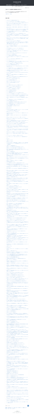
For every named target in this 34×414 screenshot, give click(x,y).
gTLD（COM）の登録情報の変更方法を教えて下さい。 (13, 64)
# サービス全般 (13, 407)
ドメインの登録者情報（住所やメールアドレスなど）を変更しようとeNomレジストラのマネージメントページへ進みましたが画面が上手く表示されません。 (17, 62)
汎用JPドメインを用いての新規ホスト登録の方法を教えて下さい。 (15, 277)
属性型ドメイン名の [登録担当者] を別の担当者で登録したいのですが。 (15, 146)
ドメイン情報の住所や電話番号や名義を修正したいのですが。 (14, 55)
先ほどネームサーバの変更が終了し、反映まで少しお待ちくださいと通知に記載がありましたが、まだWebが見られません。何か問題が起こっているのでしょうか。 (17, 225)
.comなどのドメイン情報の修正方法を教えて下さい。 (13, 20)
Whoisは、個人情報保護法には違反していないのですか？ (13, 104)
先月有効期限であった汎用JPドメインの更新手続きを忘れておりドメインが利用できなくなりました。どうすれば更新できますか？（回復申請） (17, 252)
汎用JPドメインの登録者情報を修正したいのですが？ (13, 322)
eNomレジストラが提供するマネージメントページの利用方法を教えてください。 (16, 33)
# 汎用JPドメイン (20, 407)
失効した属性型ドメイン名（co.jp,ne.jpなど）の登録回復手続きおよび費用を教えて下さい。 (17, 169)
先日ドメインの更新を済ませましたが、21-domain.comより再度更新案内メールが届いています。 (17, 98)
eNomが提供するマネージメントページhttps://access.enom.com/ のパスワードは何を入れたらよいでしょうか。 (17, 66)
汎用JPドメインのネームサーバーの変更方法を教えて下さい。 (14, 356)
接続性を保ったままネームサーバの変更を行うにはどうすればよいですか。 (16, 220)
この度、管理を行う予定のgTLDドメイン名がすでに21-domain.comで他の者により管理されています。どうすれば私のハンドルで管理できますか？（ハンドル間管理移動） (17, 29)
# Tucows (6, 408)
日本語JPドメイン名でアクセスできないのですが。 (13, 341)
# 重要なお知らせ (10, 407)
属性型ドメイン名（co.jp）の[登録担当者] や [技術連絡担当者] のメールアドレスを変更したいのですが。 (17, 182)
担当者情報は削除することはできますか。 (12, 210)
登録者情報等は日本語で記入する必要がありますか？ (13, 357)
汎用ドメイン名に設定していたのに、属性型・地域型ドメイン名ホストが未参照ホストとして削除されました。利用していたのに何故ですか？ (17, 214)
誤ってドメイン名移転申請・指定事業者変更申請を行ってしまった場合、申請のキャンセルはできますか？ (17, 367)
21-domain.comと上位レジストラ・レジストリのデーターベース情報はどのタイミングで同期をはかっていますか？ (17, 113)
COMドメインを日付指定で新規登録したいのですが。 (13, 82)
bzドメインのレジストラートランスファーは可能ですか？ (14, 40)
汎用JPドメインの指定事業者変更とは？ (11, 310)
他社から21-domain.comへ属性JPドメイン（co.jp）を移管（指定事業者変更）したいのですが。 (17, 202)
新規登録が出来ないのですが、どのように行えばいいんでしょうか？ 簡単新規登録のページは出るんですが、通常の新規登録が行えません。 (17, 291)
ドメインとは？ (8, 83)
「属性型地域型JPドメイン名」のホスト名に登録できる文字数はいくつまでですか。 (17, 217)
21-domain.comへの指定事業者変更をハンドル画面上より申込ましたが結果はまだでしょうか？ (17, 304)
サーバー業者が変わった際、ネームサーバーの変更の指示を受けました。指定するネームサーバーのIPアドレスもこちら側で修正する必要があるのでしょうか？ (17, 68)
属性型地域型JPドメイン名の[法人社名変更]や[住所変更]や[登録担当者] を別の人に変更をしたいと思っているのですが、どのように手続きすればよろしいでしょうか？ (17, 194)
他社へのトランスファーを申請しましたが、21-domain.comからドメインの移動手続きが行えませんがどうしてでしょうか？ (17, 119)
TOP (5, 6)
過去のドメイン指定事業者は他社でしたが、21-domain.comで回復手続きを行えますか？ (17, 353)
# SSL (8, 408)
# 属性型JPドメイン (24, 407)
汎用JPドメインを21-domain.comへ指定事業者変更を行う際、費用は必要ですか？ (17, 280)
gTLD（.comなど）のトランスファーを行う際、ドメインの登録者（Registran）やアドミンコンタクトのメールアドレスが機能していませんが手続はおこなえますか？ (17, 123)
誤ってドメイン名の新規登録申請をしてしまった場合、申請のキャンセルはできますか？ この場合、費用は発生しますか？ (17, 369)
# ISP (10, 408)
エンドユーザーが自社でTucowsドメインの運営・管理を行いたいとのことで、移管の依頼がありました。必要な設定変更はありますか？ (17, 400)
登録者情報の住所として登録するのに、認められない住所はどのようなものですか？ (17, 365)
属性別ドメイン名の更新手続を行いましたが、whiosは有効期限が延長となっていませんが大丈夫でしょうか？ (17, 158)
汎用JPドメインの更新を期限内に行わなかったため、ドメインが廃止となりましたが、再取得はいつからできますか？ (17, 271)
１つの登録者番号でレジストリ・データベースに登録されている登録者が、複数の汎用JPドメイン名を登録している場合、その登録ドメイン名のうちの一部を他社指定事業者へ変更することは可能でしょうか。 (17, 363)
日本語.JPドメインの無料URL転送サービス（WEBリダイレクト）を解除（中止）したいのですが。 (17, 263)
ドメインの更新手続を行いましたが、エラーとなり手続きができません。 (15, 92)
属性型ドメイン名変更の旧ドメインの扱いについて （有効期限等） (15, 160)
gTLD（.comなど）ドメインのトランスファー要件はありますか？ (14, 124)
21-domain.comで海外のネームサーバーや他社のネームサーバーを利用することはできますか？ (17, 57)
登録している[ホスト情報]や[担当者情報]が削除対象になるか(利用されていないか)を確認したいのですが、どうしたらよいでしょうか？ (17, 212)
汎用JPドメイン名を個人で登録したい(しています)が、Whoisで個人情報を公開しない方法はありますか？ (17, 348)
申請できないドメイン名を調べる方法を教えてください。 (13, 78)
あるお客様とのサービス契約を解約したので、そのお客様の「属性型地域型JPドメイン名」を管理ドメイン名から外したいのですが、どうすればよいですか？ (17, 238)
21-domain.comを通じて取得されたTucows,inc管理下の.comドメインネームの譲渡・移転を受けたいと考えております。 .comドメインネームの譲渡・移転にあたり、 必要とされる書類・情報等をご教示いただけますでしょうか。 (17, 42)
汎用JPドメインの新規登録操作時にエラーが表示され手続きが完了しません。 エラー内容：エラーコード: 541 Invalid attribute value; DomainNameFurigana (17, 378)
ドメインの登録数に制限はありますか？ (11, 91)
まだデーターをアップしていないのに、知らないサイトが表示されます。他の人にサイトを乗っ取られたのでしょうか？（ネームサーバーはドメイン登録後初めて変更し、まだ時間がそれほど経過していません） (17, 38)
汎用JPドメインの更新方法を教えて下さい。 (12, 250)
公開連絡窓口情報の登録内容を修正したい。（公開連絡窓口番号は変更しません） (16, 258)
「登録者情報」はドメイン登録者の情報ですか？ (12, 372)
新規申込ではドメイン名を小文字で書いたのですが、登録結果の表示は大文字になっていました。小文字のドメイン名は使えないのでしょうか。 (17, 77)
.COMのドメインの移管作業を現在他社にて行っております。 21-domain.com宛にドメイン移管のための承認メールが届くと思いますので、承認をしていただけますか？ (17, 121)
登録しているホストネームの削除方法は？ (12, 259)
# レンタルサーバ (13, 408)
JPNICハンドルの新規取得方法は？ (11, 151)
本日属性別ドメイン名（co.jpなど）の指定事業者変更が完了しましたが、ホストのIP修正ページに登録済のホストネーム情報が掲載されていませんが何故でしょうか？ (17, 164)
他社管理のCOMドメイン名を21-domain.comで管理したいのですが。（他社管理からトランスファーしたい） (17, 25)
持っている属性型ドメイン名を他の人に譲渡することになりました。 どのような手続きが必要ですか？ (17, 184)
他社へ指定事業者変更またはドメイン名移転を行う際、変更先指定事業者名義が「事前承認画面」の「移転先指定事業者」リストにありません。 (17, 324)
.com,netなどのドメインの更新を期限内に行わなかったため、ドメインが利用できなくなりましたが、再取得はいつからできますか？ (17, 51)
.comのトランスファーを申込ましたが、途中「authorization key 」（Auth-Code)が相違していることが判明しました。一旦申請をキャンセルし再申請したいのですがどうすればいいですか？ (17, 130)
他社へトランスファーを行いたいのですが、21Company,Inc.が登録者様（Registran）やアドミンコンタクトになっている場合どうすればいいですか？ (17, 23)
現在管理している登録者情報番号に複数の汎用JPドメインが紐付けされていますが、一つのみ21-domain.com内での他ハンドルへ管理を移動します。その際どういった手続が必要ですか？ (17, 266)
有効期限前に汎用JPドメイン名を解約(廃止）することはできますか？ (15, 342)
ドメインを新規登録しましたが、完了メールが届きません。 (14, 87)
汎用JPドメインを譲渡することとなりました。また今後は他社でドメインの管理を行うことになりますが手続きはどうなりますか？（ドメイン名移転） (17, 306)
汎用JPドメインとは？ (9, 246)
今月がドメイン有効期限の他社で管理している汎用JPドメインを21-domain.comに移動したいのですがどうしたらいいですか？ (17, 335)
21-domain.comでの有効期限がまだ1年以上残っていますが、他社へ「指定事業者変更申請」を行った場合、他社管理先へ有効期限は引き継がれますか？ (17, 153)
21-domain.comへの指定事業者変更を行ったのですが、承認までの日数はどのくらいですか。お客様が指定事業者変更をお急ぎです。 (17, 234)
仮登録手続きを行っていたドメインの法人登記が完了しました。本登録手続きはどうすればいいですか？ (17, 192)
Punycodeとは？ (9, 247)
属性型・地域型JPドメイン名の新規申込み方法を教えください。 (14, 204)
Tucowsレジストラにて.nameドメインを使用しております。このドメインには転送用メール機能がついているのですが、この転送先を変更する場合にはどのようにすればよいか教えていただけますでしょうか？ (17, 391)
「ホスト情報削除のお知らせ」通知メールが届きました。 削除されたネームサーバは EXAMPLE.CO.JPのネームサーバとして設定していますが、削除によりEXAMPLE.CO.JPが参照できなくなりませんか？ (17, 208)
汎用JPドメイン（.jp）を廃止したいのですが (12, 297)
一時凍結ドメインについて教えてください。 (12, 232)
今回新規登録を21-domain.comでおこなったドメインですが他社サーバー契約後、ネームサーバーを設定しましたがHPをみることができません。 (17, 70)
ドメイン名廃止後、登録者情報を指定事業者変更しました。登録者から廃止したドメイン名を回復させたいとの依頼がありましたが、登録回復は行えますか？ (17, 350)
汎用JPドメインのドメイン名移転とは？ (11, 312)
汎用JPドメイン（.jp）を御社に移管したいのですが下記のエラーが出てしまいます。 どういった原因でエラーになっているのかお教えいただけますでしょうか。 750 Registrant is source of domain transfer (17, 283)
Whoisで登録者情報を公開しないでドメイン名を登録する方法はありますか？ (16, 103)
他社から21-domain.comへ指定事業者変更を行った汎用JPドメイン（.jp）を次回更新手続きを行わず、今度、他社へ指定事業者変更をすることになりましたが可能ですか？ (17, 296)
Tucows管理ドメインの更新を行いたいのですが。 (13, 386)
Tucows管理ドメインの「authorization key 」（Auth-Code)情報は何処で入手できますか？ (17, 388)
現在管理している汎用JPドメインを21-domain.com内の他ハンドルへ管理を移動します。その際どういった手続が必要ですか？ (17, 261)
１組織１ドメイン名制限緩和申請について (12, 145)
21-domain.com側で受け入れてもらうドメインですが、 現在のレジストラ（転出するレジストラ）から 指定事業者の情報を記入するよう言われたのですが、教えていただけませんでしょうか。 (17, 317)
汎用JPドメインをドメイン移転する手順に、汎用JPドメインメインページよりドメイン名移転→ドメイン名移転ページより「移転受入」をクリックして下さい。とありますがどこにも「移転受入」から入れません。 (17, 293)
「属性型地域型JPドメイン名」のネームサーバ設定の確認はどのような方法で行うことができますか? (17, 227)
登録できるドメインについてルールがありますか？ (13, 111)
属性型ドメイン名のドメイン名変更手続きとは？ (12, 188)
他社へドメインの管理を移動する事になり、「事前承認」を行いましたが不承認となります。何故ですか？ (17, 268)
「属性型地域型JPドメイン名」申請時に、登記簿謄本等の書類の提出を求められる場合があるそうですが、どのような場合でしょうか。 (17, 380)
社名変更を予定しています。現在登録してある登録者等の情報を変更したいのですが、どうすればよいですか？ (17, 244)
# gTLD (17, 407)
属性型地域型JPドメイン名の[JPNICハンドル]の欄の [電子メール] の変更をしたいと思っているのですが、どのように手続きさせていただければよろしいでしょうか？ (17, 198)
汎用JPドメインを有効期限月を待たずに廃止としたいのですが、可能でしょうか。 (16, 329)
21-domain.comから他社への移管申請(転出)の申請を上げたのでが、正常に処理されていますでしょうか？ (17, 289)
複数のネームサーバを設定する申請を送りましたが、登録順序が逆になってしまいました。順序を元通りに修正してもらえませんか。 (17, 229)
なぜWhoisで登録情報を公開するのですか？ (12, 100)
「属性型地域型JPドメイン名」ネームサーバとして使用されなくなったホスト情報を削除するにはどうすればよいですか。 (17, 216)
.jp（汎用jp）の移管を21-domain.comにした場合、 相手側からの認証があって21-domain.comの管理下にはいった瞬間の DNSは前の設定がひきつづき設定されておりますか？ (17, 301)
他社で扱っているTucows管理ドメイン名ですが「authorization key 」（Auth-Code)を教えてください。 (17, 385)
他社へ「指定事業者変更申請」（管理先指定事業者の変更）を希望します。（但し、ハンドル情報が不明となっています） (17, 150)
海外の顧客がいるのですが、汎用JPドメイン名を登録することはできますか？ (16, 361)
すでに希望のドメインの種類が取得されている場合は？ (13, 88)
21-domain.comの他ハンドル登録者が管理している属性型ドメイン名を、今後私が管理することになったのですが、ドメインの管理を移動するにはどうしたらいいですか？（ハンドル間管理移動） (17, 143)
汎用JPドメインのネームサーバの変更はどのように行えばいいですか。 (15, 345)
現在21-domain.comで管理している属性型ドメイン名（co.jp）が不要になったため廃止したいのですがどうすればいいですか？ (17, 171)
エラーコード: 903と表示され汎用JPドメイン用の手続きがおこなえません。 (16, 276)
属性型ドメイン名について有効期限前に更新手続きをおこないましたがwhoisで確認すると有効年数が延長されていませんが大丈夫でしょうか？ (17, 173)
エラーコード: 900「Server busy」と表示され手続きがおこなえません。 (15, 272)
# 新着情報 (6, 407)
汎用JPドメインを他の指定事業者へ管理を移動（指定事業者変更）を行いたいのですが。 (17, 338)
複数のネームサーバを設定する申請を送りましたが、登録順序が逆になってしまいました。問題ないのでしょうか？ (17, 75)
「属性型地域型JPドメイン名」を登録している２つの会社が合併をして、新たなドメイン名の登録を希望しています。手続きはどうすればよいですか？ (17, 236)
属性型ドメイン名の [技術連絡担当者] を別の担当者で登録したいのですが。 (16, 180)
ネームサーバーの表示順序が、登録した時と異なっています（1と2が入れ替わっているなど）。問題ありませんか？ (17, 402)
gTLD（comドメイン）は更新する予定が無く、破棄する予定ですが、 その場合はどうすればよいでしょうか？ (17, 27)
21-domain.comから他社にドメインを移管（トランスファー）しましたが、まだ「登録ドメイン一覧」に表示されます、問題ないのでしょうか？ (17, 110)
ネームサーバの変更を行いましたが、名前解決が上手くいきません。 (15, 63)
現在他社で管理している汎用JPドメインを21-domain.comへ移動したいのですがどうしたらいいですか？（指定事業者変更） (17, 337)
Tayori (17, 412)
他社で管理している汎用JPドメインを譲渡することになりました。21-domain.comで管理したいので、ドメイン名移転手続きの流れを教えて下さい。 (17, 309)
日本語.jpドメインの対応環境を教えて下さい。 (12, 321)
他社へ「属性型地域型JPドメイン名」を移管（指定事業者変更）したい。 (15, 203)
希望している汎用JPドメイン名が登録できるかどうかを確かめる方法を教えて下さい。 (17, 346)
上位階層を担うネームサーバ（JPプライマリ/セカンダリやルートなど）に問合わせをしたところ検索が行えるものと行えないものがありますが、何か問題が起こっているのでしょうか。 (17, 222)
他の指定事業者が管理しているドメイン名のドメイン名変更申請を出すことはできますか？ (17, 242)
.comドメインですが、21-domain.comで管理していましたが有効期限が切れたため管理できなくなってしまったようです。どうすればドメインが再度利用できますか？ (17, 95)
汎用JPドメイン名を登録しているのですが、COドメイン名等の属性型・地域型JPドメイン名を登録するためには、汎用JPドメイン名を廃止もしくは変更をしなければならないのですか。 (17, 382)
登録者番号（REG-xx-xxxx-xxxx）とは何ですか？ (12, 373)
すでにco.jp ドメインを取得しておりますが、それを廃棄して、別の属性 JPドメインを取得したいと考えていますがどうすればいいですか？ (17, 190)
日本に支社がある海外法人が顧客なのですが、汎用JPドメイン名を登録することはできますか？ (17, 359)
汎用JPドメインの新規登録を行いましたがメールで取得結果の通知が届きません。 (16, 307)
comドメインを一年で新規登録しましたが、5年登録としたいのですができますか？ (17, 93)
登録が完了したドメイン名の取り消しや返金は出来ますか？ (14, 86)
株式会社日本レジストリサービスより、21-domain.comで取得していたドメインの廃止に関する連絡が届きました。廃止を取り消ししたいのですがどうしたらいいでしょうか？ (17, 178)
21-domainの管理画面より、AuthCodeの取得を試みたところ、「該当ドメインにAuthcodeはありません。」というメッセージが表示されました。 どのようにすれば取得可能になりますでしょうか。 (17, 35)
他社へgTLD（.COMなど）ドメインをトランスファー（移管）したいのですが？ (16, 117)
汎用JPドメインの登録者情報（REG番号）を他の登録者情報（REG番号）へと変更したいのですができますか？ (17, 287)
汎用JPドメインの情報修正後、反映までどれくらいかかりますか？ (15, 273)
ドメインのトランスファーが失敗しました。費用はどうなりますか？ (15, 135)
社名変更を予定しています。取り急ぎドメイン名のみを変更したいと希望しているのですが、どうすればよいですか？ (17, 240)
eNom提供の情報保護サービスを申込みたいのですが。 (13, 105)
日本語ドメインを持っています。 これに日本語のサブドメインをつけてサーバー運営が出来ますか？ (17, 249)
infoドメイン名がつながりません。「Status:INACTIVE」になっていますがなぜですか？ (17, 52)
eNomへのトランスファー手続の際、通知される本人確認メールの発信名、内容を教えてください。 (17, 133)
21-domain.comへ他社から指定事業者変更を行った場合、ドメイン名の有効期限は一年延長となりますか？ (17, 166)
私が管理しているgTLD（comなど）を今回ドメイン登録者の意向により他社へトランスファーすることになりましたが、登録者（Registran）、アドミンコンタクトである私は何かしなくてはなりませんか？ (17, 127)
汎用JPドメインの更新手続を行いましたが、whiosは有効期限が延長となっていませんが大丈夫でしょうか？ (17, 328)
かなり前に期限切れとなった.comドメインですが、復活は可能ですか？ (15, 48)
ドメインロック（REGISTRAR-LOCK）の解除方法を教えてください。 (15, 58)
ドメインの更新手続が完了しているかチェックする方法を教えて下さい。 (15, 99)
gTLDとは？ (8, 138)
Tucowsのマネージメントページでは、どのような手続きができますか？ (15, 398)
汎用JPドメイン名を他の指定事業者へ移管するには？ (13, 257)
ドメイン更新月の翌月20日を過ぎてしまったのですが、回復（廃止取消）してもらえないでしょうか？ (17, 355)
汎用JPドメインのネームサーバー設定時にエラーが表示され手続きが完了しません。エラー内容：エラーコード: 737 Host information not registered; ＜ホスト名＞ (17, 279)
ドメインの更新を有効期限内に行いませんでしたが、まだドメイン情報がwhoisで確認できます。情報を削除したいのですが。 (17, 32)
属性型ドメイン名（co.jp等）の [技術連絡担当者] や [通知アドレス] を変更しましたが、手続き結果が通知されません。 (17, 155)
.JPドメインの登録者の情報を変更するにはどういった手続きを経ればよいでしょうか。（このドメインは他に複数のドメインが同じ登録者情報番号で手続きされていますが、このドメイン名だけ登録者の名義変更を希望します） (17, 255)
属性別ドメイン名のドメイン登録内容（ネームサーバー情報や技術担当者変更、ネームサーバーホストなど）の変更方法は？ (17, 196)
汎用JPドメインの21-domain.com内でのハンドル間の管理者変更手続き (15, 374)
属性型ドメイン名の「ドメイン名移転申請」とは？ (13, 185)
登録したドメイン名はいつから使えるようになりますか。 (13, 81)
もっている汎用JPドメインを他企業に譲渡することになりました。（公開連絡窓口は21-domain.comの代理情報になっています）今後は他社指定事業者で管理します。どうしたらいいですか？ (17, 314)
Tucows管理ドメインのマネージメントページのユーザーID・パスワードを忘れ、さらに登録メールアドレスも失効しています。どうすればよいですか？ (17, 397)
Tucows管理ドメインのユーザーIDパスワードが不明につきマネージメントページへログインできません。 (17, 394)
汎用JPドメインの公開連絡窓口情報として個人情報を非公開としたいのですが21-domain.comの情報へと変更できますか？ (16, 320)
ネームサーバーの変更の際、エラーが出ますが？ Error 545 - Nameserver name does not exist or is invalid (17, 73)
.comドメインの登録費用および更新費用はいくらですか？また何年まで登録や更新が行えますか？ (17, 46)
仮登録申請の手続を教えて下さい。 (11, 161)
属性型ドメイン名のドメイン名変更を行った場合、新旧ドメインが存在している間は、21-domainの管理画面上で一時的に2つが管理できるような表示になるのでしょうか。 (17, 175)
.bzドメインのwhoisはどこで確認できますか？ (12, 44)
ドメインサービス (9, 6)
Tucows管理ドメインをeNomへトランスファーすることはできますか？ (15, 49)
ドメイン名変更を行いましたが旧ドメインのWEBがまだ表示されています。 (16, 162)
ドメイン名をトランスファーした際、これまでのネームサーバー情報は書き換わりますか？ (17, 137)
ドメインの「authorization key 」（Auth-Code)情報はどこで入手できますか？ (16, 21)
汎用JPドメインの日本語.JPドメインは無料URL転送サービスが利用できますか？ (16, 326)
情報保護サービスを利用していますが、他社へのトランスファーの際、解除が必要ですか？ (17, 115)
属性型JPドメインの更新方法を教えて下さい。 (12, 176)
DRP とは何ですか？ (9, 108)
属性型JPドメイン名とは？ (10, 141)
